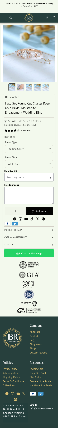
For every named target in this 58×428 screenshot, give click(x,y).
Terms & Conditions (13, 381)
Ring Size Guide (38, 373)
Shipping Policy (11, 377)
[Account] (47, 17)
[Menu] (3, 17)
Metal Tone (11, 157)
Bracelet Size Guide (40, 381)
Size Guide (35, 377)
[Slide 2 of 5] (20, 87)
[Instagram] (20, 219)
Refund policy (10, 373)
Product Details (13, 230)
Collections (9, 385)
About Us (35, 331)
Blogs (33, 348)
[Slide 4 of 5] (37, 87)
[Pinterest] (43, 219)
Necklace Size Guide (41, 385)
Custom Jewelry (38, 352)
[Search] (10, 17)
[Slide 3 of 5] (29, 87)
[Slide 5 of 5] (45, 87)
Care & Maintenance (15, 237)
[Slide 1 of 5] (12, 87)
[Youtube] (26, 219)
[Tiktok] (32, 219)
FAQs (32, 340)
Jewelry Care (36, 368)
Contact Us (35, 336)
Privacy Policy (10, 368)
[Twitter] (37, 219)
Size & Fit (9, 244)
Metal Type (11, 142)
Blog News (36, 344)
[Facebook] (15, 219)
